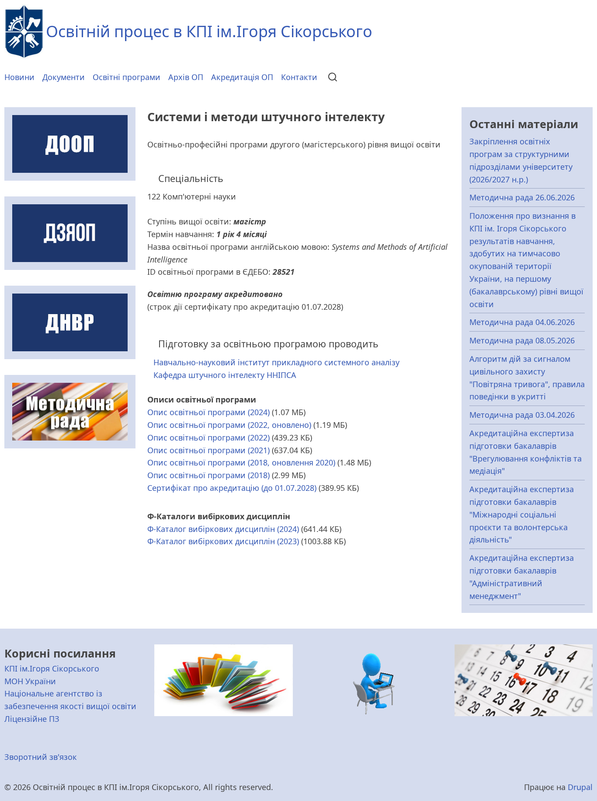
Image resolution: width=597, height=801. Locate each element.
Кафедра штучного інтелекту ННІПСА (224, 375)
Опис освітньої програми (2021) (208, 450)
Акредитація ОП (242, 77)
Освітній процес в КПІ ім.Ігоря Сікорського (209, 31)
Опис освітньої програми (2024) (208, 412)
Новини (19, 77)
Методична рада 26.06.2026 (522, 197)
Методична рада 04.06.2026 (522, 322)
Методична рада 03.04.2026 (522, 414)
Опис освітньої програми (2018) (208, 475)
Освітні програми (126, 77)
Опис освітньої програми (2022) (208, 437)
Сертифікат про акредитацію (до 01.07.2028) (231, 488)
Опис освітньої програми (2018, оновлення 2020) (241, 462)
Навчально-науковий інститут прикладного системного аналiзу (276, 362)
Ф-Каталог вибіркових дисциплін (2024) (223, 529)
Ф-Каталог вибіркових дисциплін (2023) (223, 541)
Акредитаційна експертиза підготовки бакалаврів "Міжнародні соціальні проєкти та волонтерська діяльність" (521, 514)
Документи (63, 77)
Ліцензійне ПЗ (31, 719)
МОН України (30, 681)
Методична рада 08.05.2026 (522, 340)
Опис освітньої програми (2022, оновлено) (229, 425)
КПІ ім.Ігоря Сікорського (51, 668)
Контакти (299, 77)
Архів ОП (185, 77)
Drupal (580, 787)
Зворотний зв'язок (40, 757)
